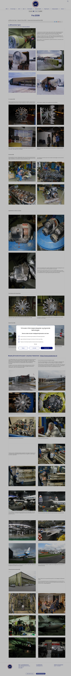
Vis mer (35, 344)
